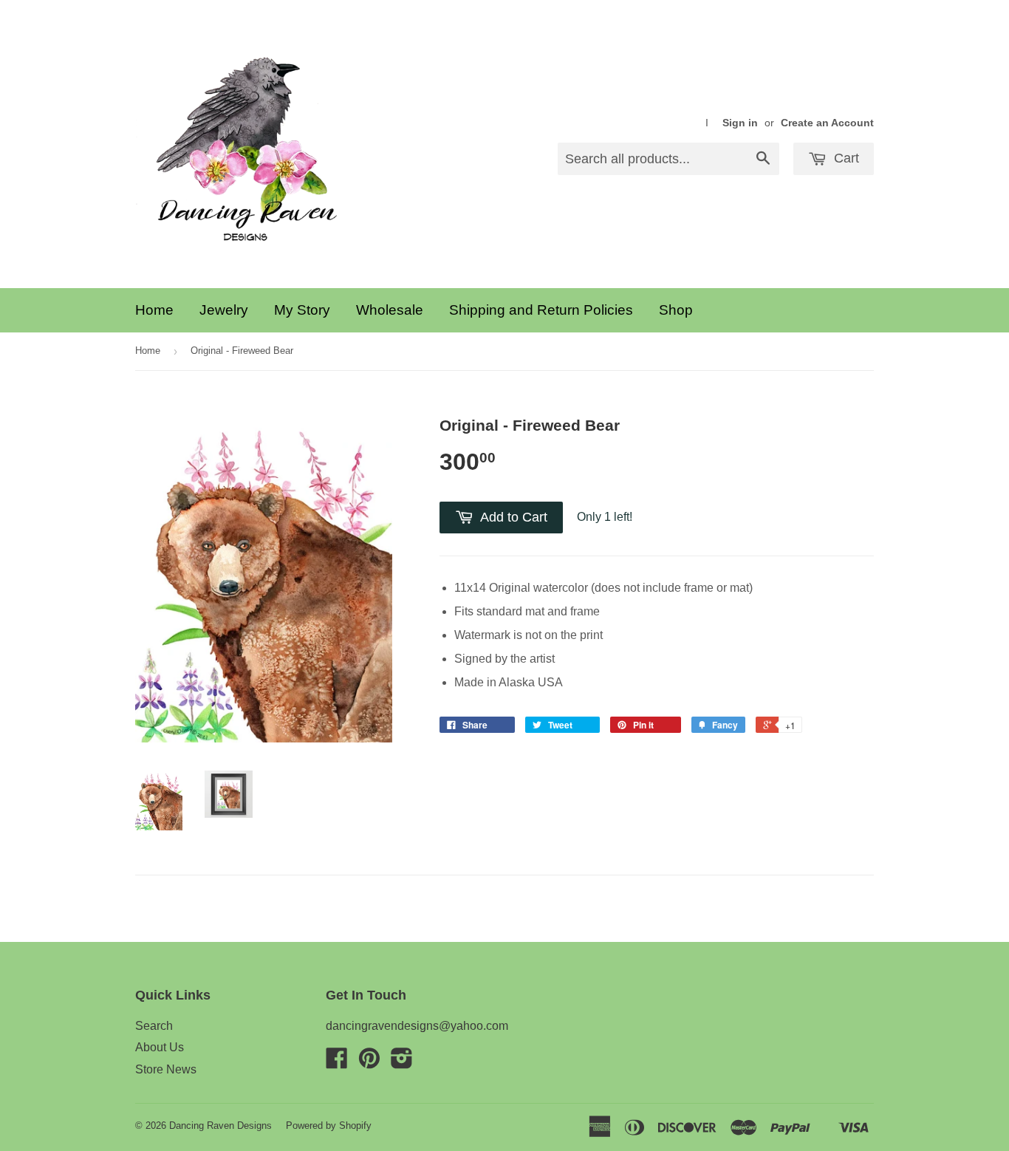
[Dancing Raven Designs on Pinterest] (369, 1062)
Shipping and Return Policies (541, 310)
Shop (676, 310)
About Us (159, 1047)
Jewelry (223, 310)
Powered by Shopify (329, 1125)
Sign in (740, 123)
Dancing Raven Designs (220, 1125)
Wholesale (389, 310)
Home (154, 310)
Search (154, 1025)
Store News (165, 1069)
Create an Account (827, 123)
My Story (302, 310)
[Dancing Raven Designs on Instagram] (402, 1062)
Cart (844, 158)
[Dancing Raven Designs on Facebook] (337, 1062)
